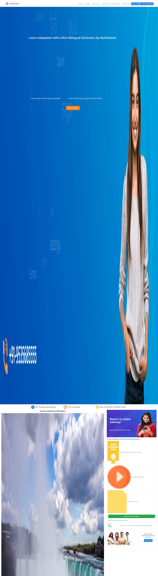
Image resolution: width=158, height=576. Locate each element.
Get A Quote (72, 108)
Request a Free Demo (131, 516)
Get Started (148, 540)
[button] (87, 4)
